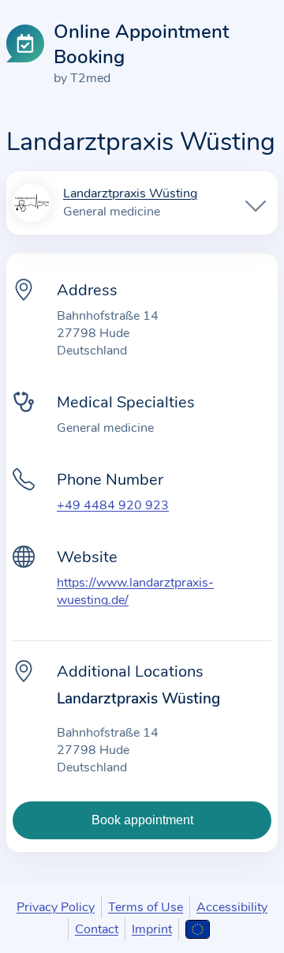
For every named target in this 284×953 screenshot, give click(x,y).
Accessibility (231, 907)
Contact (96, 929)
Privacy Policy (56, 907)
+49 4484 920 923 (113, 505)
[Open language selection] (197, 929)
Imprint (152, 929)
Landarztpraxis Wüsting (130, 194)
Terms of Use (145, 907)
